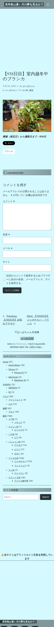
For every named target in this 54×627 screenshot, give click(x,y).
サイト (6, 261)
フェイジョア (20, 465)
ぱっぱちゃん (29, 86)
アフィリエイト (15, 399)
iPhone (11, 369)
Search (45, 497)
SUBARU (7, 384)
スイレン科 (13, 426)
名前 (6, 234)
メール (7, 248)
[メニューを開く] (48, 4)
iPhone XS (19, 372)
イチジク (18, 422)
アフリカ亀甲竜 (21, 481)
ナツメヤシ (19, 473)
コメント (9, 201)
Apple (5, 362)
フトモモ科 (23, 90)
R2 (9, 392)
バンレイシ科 (14, 442)
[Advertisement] (27, 590)
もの (10, 404)
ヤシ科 (11, 470)
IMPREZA (12, 388)
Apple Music (14, 365)
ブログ (6, 396)
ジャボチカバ (11, 90)
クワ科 (11, 419)
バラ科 (11, 434)
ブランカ (9, 151)
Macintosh (13, 377)
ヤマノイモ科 (14, 477)
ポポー (17, 453)
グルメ (11, 411)
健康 (5, 408)
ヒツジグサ (19, 430)
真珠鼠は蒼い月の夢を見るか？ (24, 4)
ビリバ (17, 449)
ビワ (16, 437)
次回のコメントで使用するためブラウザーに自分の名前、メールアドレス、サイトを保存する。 (28, 279)
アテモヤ (18, 445)
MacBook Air (20, 380)
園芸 (31, 90)
